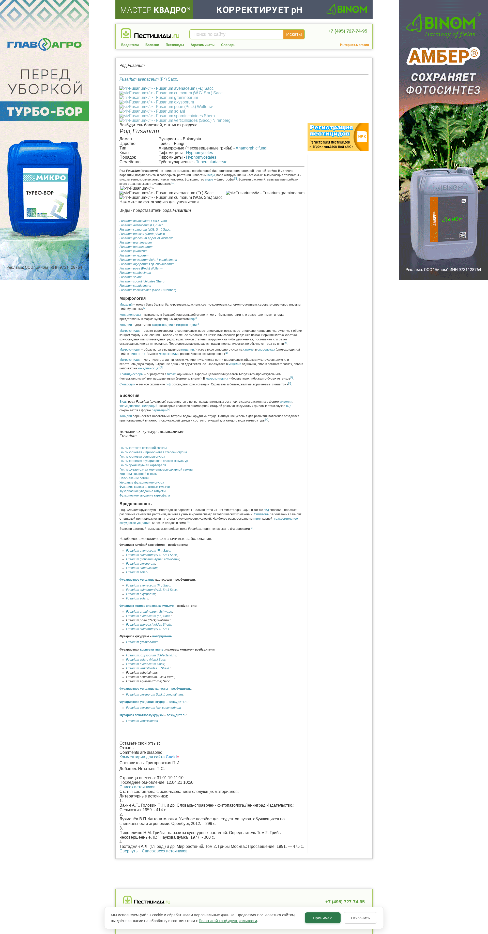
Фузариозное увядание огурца (142, 702)
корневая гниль (151, 649)
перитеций (159, 410)
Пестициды (175, 45)
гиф (192, 319)
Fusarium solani (137, 572)
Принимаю (322, 917)
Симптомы (261, 514)
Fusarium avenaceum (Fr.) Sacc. (148, 550)
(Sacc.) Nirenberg (147, 290)
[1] (173, 183)
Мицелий (126, 304)
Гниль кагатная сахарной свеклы (143, 448)
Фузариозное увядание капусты (142, 491)
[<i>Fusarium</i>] (167, 88)
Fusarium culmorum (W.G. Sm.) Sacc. (151, 555)
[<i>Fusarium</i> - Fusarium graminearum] (158, 97)
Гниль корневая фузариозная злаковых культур (153, 461)
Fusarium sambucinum (142, 568)
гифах (171, 374)
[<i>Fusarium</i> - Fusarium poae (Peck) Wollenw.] (166, 106)
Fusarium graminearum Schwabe (149, 611)
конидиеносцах (149, 368)
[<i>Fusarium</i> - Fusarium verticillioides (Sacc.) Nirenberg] (175, 120)
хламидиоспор (130, 406)
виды (211, 175)
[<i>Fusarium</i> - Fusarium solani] (152, 111)
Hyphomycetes (199, 152)
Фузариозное (129, 579)
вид (288, 406)
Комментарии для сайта (149, 757)
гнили (257, 518)
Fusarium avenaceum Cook (145, 664)
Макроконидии (130, 331)
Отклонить (360, 917)
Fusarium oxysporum (140, 563)
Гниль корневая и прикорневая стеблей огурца (153, 452)
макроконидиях (217, 378)
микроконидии (186, 325)
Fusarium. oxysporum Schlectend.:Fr (151, 655)
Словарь (228, 45)
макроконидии (162, 325)
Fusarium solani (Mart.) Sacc (145, 659)
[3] (144, 308)
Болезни (152, 45)
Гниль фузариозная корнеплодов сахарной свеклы (156, 469)
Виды (123, 401)
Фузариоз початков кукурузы (141, 715)
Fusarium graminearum (142, 642)
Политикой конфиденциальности (228, 920)
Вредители (130, 45)
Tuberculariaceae (211, 162)
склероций (149, 406)
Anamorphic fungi (251, 148)
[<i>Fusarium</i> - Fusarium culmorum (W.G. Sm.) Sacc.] (171, 93)
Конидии (125, 325)
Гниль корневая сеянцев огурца (142, 456)
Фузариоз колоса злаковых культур (144, 487)
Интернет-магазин (354, 45)
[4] (235, 178)
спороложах (266, 349)
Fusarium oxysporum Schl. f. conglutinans (155, 694)
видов (209, 179)
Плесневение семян (134, 478)
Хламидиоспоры (131, 374)
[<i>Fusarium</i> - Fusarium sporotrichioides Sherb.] (167, 116)
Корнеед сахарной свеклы (138, 474)
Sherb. (142, 281)
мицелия (286, 401)
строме (248, 349)
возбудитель (162, 636)
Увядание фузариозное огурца (141, 482)
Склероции (127, 384)
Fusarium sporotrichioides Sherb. (149, 624)
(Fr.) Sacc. (148, 79)
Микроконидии (130, 359)
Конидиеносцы (130, 315)
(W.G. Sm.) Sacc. (145, 229)
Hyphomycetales (201, 157)
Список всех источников (165, 851)
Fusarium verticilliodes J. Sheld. (148, 668)
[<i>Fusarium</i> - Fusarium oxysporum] (156, 102)
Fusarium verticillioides (142, 721)
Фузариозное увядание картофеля (144, 495)
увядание (147, 579)
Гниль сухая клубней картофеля (142, 465)
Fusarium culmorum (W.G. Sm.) (147, 629)
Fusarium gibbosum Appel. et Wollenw (152, 559)
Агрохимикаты (203, 45)
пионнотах (137, 354)
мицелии (187, 349)
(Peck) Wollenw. (141, 268)
